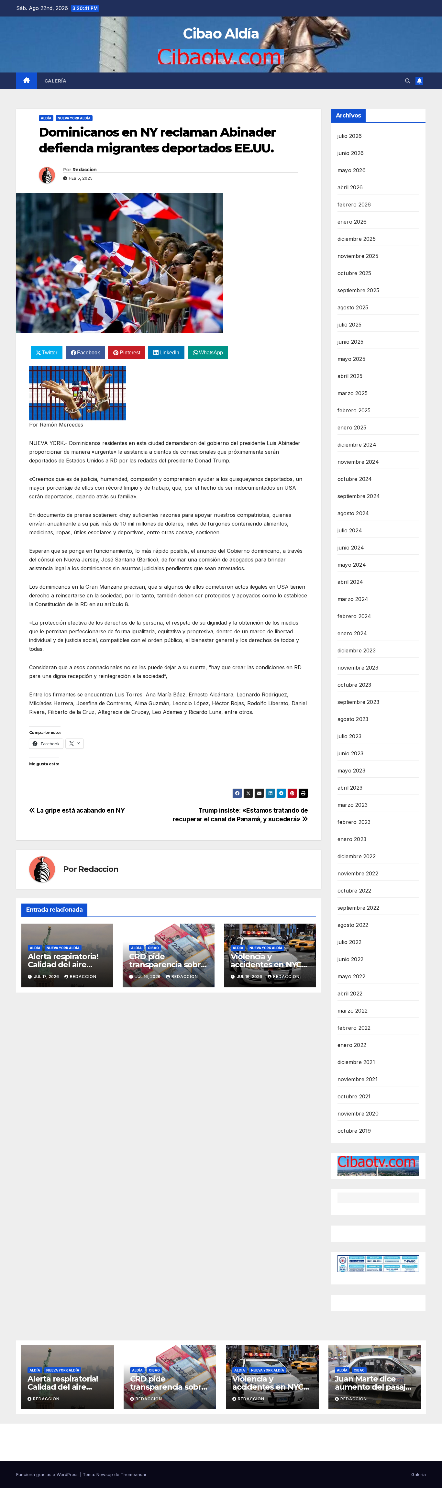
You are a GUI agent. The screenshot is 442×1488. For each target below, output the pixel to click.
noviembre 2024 (358, 462)
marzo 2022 (352, 1010)
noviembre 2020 (358, 1113)
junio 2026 (350, 153)
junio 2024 (350, 547)
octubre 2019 (354, 1130)
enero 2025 (351, 427)
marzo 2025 (352, 393)
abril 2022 (349, 993)
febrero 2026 (354, 204)
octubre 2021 (353, 1096)
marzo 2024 (352, 599)
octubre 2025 (354, 273)
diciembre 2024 (356, 444)
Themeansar (134, 1474)
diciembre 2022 (356, 856)
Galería (55, 81)
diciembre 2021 (356, 1062)
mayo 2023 (351, 770)
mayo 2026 (351, 170)
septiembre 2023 (358, 702)
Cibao (153, 948)
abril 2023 (349, 787)
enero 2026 (352, 221)
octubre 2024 (354, 479)
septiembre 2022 (358, 908)
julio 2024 (349, 530)
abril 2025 (349, 376)
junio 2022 (350, 959)
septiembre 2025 (358, 290)
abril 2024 (350, 582)
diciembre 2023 (356, 650)
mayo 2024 (351, 564)
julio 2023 (349, 736)
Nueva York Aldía (74, 118)
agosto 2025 (352, 307)
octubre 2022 (354, 890)
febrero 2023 (353, 822)
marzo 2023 (352, 805)
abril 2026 (350, 187)
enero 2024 (352, 633)
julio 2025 (349, 324)
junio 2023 (350, 753)
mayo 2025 (351, 359)
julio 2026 (349, 136)
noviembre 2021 (357, 1079)
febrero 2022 (353, 1028)
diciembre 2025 (356, 239)
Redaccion (84, 169)
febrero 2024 (354, 616)
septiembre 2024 (358, 496)
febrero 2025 (353, 410)
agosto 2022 (352, 925)
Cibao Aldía (221, 33)
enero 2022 (351, 1045)
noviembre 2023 (357, 667)
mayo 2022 (351, 976)
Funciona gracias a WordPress (48, 1474)
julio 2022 (349, 942)
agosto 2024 (353, 513)
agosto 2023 (352, 719)
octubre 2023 (354, 685)
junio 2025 (350, 342)
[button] (407, 81)
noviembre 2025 (357, 256)
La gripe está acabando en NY (80, 810)
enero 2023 (351, 839)
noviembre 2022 (357, 873)
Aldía (46, 118)
